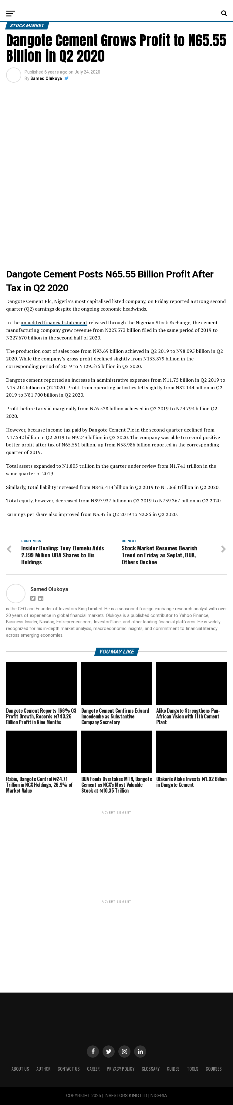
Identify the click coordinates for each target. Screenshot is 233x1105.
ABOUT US (20, 1068)
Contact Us (69, 1068)
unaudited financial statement (54, 322)
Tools (192, 1068)
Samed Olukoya (46, 78)
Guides (173, 1068)
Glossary (151, 1068)
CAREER (93, 1068)
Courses (214, 1068)
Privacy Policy (120, 1068)
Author (43, 1068)
